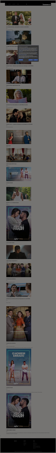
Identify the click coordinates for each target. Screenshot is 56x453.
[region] (28, 53)
